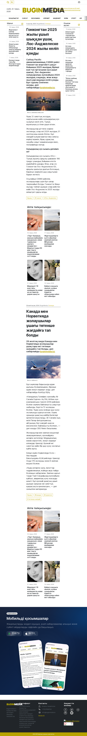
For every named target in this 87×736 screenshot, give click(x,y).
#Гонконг (38, 198)
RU (12, 2)
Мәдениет (57, 18)
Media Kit (41, 715)
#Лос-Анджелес (50, 198)
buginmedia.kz (47, 87)
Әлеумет (46, 18)
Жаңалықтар (14, 18)
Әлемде (48, 23)
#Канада (38, 495)
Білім (66, 18)
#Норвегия (48, 495)
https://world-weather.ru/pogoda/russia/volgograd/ (66, 10)
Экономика (35, 18)
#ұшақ (29, 198)
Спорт (73, 18)
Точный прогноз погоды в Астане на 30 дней (66, 8)
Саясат (25, 18)
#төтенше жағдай (33, 499)
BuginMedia (40, 23)
